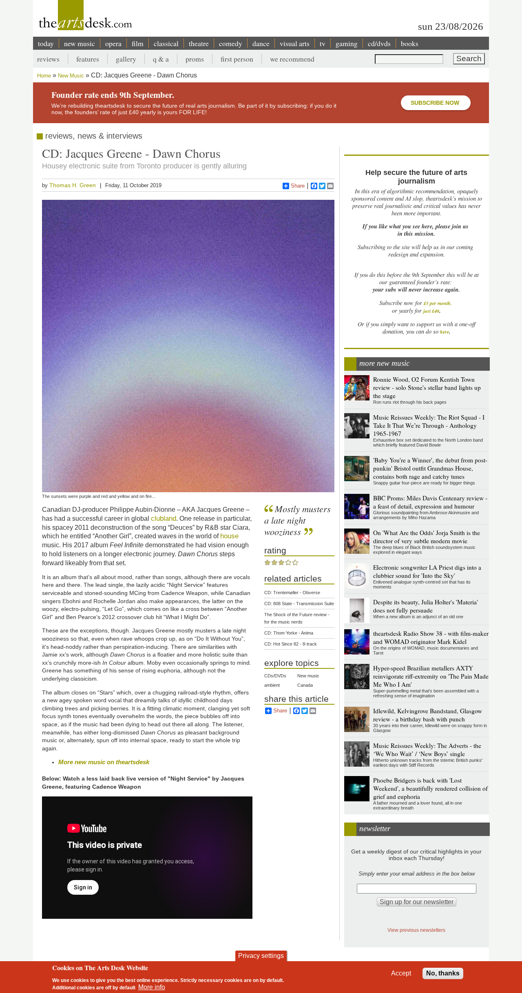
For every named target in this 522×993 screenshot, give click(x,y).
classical (166, 43)
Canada (305, 685)
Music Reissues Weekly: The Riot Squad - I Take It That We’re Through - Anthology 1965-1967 (428, 425)
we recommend (292, 59)
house (229, 536)
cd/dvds (379, 43)
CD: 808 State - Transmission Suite (299, 603)
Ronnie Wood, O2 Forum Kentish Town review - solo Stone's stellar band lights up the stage (427, 387)
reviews (48, 59)
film (138, 43)
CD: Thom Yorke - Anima (288, 632)
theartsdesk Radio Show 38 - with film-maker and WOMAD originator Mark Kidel (431, 637)
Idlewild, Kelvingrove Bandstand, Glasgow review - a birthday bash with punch (427, 715)
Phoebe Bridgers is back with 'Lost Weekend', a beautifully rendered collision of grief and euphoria (430, 788)
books (409, 43)
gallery (126, 59)
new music (79, 43)
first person (237, 59)
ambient (272, 685)
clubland (163, 518)
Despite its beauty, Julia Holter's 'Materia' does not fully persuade (425, 606)
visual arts (295, 43)
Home (44, 76)
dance (261, 43)
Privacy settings (261, 955)
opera (113, 43)
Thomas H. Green (72, 185)
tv (322, 43)
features (87, 59)
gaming (347, 43)
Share (298, 186)
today (46, 43)
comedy (230, 43)
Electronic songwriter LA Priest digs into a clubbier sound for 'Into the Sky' (427, 571)
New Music (71, 76)
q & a (161, 59)
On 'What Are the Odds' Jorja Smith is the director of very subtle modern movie (426, 537)
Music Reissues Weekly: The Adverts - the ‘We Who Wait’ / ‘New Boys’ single (427, 749)
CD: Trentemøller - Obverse (292, 592)
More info (151, 987)
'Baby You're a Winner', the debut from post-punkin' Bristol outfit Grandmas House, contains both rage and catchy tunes (430, 468)
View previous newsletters (416, 930)
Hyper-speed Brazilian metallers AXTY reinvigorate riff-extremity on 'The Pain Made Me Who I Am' (431, 676)
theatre (199, 43)
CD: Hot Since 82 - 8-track (290, 643)
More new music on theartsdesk (103, 762)
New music (308, 675)
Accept (401, 973)
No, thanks (443, 973)
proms (195, 59)
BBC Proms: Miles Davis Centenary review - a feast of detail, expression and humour (430, 502)
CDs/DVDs (275, 675)
